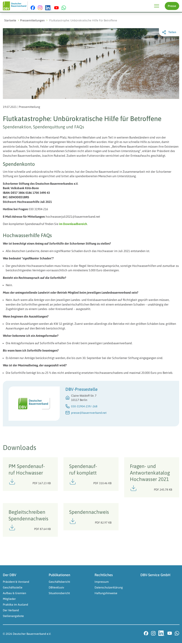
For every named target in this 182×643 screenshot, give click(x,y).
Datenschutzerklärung (109, 587)
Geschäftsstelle (12, 587)
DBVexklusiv (56, 587)
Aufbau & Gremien (14, 593)
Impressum (102, 581)
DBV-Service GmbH (155, 575)
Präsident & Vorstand (16, 581)
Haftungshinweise (106, 593)
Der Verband (11, 610)
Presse (172, 5)
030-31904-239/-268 (84, 406)
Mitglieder (9, 598)
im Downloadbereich (73, 224)
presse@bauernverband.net (88, 412)
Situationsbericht (59, 593)
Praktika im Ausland (15, 604)
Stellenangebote (13, 616)
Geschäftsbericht (59, 581)
